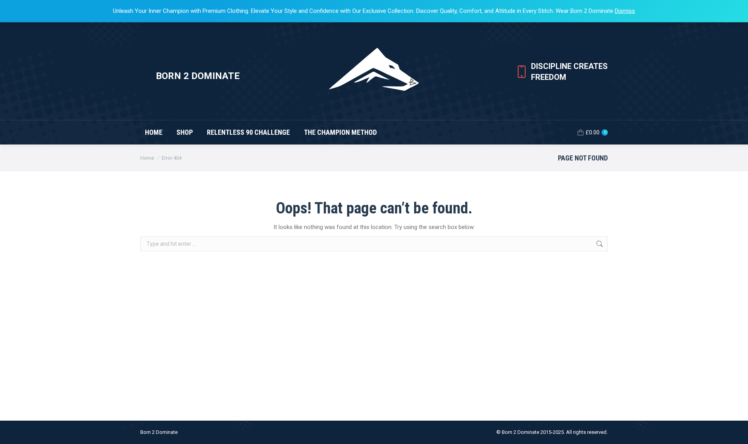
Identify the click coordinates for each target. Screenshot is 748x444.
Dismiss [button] (625, 10)
